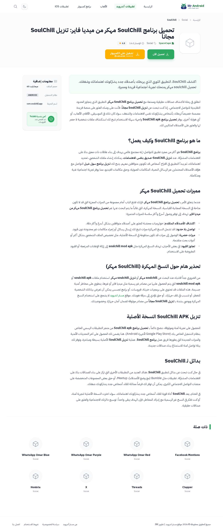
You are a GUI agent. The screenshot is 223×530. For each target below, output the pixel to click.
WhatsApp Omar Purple (86, 455)
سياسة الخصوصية (50, 524)
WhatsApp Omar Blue (35, 455)
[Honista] (35, 476)
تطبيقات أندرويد (125, 6)
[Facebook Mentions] (187, 443)
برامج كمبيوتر (84, 6)
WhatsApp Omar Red (137, 455)
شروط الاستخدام (31, 524)
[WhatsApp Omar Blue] (35, 443)
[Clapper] (187, 476)
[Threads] (136, 476)
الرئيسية (148, 6)
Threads (137, 487)
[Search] (15, 6)
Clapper (187, 487)
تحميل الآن (158, 54)
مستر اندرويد (117, 295)
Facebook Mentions (187, 455)
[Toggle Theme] (24, 6)
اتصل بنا (16, 524)
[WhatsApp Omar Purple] (86, 443)
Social (185, 20)
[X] (86, 476)
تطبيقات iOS (62, 6)
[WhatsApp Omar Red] (136, 443)
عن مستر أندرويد (70, 524)
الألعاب (103, 6)
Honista (35, 487)
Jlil (156, 524)
